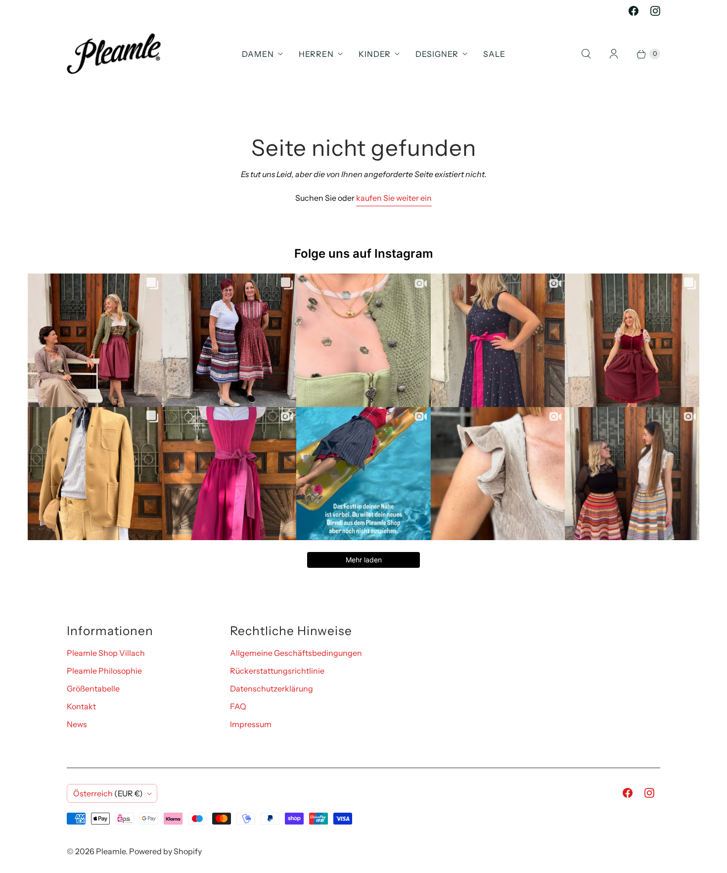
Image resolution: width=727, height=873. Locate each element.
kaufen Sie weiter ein (394, 198)
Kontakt (81, 706)
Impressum (251, 724)
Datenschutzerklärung (271, 688)
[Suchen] (586, 54)
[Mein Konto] (614, 54)
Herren (316, 54)
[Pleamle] (114, 53)
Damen (258, 54)
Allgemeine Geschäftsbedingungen (296, 653)
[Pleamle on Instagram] (655, 11)
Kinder (375, 54)
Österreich (108, 793)
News (77, 724)
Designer (436, 54)
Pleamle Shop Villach (106, 653)
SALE (494, 54)
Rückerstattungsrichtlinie (277, 671)
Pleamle (111, 851)
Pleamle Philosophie (104, 671)
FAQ (238, 706)
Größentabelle (93, 688)
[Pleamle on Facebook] (633, 11)
